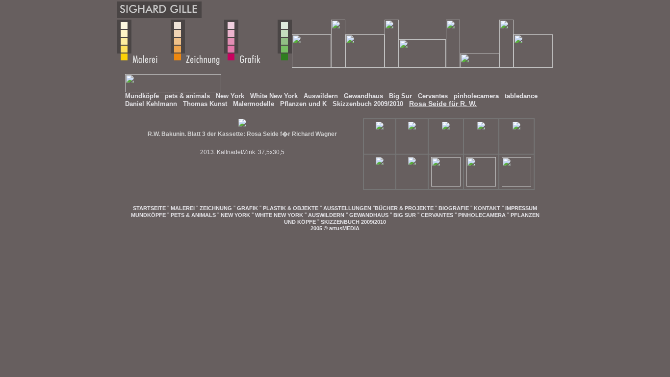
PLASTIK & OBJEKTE (290, 208)
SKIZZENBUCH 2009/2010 (353, 222)
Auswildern (321, 96)
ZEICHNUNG (216, 208)
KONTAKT (487, 208)
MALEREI (183, 208)
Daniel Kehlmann (151, 104)
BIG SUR (404, 215)
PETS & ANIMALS (193, 215)
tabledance (521, 96)
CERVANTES (437, 215)
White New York (274, 96)
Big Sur (400, 96)
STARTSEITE (149, 208)
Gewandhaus (363, 96)
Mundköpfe (142, 96)
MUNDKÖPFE (148, 215)
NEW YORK (235, 215)
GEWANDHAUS (368, 215)
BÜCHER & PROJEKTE (404, 208)
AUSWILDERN (326, 215)
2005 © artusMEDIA (335, 228)
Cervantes (433, 96)
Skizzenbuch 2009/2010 (368, 104)
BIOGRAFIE (453, 208)
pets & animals (187, 96)
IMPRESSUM (521, 208)
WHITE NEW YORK (279, 215)
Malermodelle (253, 104)
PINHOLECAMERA (482, 215)
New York (230, 96)
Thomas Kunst (205, 104)
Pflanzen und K (303, 104)
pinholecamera (476, 96)
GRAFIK (247, 208)
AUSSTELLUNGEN (347, 208)
